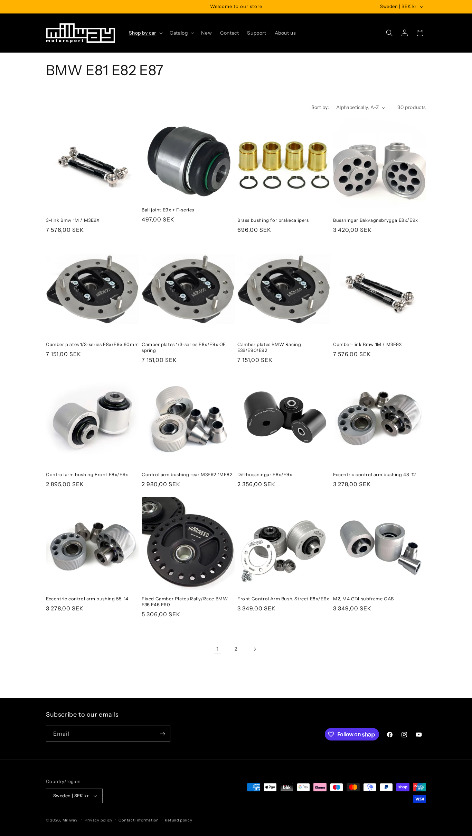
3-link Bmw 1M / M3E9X (73, 220)
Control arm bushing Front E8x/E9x (87, 474)
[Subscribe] (162, 734)
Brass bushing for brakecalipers (273, 220)
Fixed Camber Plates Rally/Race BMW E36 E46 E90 (185, 601)
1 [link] (217, 648)
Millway (70, 820)
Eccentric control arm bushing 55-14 (87, 598)
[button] (145, 33)
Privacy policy (99, 820)
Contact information (139, 820)
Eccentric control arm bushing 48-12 (374, 474)
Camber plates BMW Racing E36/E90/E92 (269, 347)
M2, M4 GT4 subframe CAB (363, 598)
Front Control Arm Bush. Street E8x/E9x (283, 598)
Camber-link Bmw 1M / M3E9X (367, 344)
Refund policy (178, 820)
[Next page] (254, 649)
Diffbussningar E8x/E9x (264, 474)
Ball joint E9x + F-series (168, 209)
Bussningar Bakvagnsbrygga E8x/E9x (375, 220)
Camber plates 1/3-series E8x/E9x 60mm (92, 344)
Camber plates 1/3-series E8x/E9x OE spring (184, 347)
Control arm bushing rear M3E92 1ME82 (187, 474)
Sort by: (320, 107)
